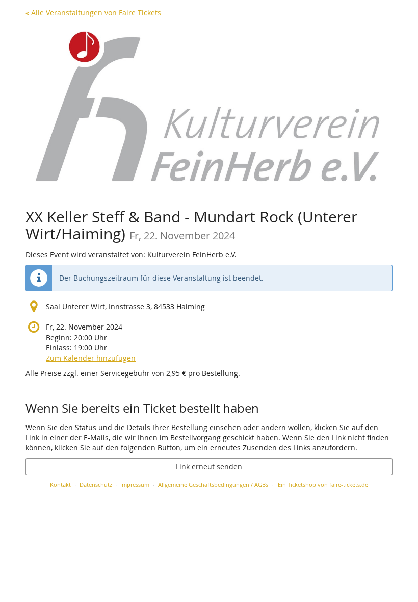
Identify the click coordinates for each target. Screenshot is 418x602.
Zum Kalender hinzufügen (91, 358)
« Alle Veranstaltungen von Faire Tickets (93, 12)
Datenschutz (96, 484)
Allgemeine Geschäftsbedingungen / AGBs (213, 484)
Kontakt (60, 484)
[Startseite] (209, 109)
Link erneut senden (209, 466)
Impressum (134, 484)
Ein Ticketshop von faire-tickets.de (323, 484)
